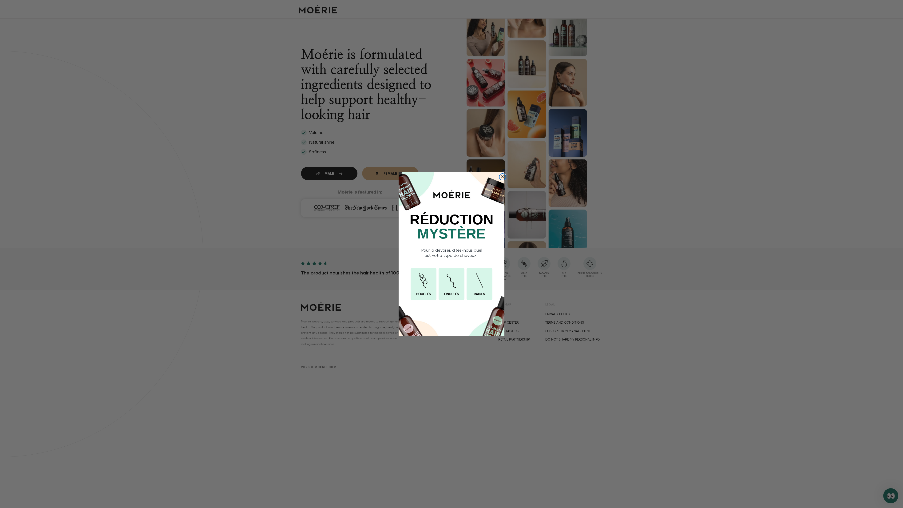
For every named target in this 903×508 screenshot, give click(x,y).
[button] (423, 284)
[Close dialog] (502, 177)
